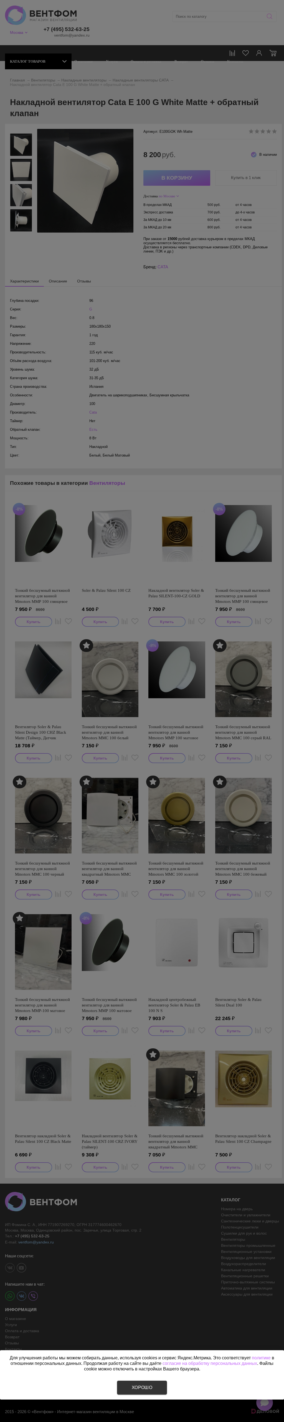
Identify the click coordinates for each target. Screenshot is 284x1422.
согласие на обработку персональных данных (210, 1363)
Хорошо (142, 1387)
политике (261, 1357)
